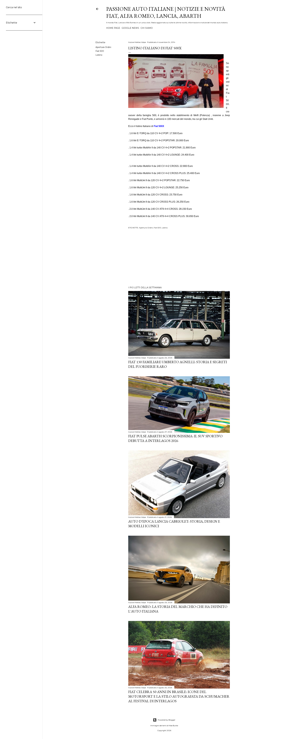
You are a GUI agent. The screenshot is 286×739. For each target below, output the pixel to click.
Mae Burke (173, 725)
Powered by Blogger (166, 720)
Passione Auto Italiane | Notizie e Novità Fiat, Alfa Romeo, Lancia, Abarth (165, 12)
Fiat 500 (99, 51)
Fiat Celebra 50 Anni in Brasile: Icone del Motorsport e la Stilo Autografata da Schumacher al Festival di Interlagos (178, 696)
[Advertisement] (179, 258)
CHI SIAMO (147, 28)
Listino (98, 55)
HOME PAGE (113, 28)
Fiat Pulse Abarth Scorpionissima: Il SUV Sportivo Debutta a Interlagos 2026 (175, 438)
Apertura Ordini (103, 47)
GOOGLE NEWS (130, 28)
